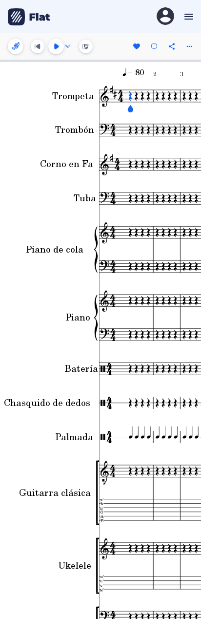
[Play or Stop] (56, 46)
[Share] (172, 46)
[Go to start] (37, 46)
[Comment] (154, 46)
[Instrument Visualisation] (86, 46)
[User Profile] (165, 16)
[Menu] (187, 16)
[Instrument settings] (15, 46)
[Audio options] (68, 46)
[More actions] (189, 46)
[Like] (136, 46)
